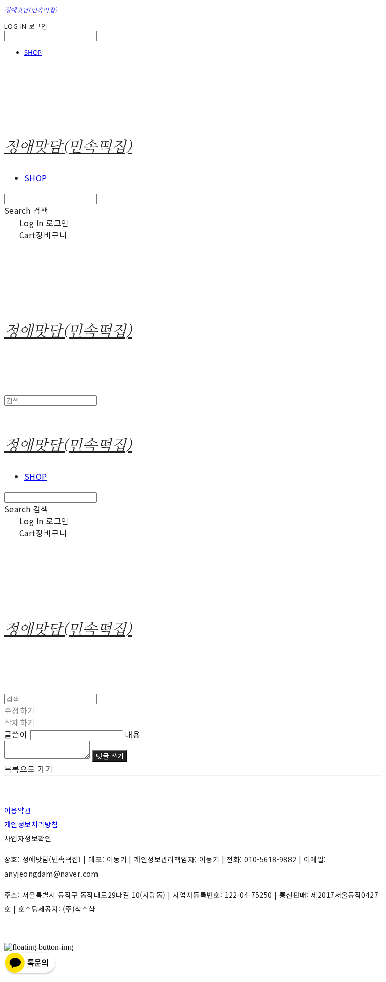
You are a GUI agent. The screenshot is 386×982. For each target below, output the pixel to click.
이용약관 (17, 810)
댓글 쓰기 (109, 756)
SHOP (33, 52)
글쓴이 (15, 734)
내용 (132, 734)
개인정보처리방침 (31, 824)
